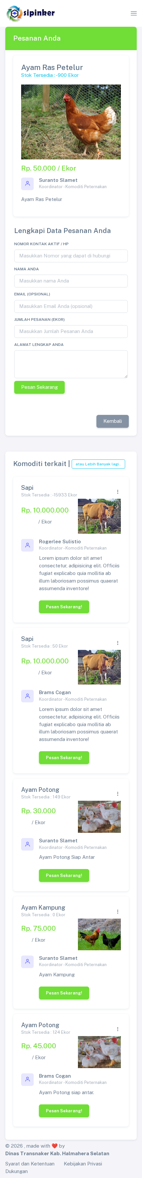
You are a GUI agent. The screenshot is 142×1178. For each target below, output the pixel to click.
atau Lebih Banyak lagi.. (98, 464)
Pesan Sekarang (39, 387)
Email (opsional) (32, 294)
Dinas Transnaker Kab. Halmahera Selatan (57, 1153)
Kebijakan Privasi (83, 1163)
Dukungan (16, 1171)
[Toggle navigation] (134, 14)
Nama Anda (26, 269)
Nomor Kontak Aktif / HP (41, 244)
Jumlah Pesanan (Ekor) (39, 319)
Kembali (112, 421)
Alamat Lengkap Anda (39, 344)
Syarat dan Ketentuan (29, 1163)
